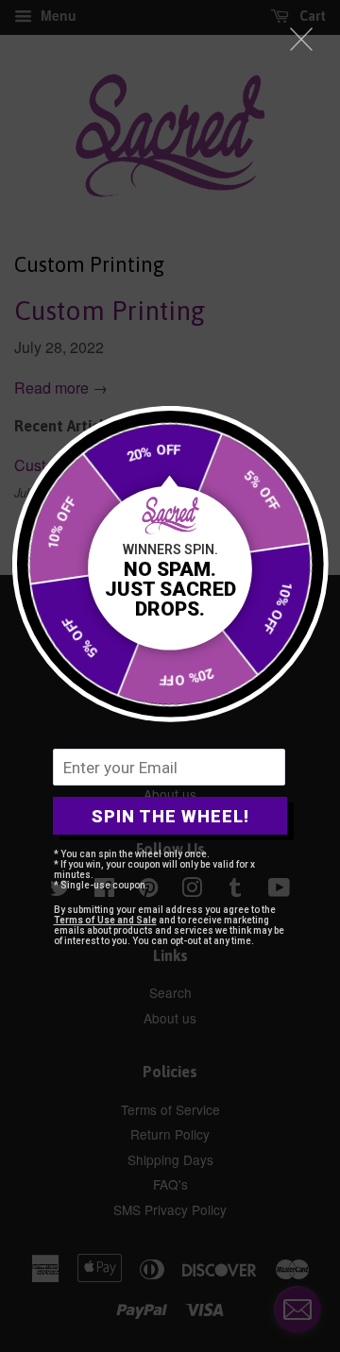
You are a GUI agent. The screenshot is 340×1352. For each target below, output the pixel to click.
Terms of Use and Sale (105, 920)
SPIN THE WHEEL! (170, 816)
